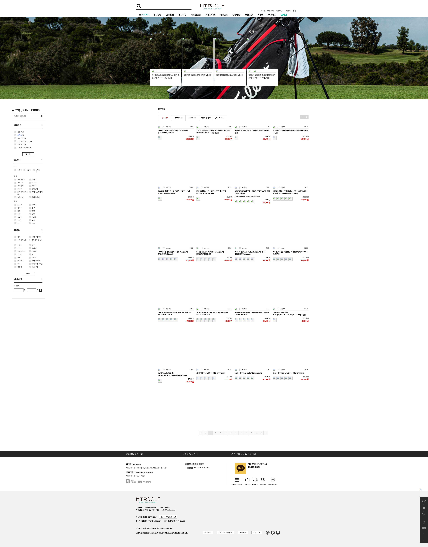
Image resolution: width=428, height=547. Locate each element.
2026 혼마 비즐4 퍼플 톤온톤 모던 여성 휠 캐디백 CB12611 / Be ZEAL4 (174, 314)
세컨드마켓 (210, 15)
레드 (19, 211)
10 (256, 433)
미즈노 (19, 248)
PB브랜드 (272, 15)
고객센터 (287, 11)
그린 (33, 211)
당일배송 (236, 15)
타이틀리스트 (22, 240)
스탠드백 (20, 182)
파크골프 (224, 15)
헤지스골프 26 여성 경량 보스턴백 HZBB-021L (288, 373)
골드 (33, 223)
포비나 (19, 264)
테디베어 (20, 261)
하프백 (34, 182)
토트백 (34, 186)
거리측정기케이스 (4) (24, 141)
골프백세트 (21, 179)
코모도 (19, 267)
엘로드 (34, 257)
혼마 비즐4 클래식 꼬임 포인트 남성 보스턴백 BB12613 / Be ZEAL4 (212, 314)
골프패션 (182, 15)
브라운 (34, 217)
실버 (19, 223)
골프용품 (170, 15)
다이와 (34, 248)
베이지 (34, 205)
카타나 (19, 245)
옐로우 (19, 208)
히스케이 (35, 267)
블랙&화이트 (36, 261)
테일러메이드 (36, 237)
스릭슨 (34, 251)
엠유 (33, 245)
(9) (20, 135)
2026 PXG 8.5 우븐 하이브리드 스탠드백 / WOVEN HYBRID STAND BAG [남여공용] (213, 131)
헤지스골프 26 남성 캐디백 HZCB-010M (248, 373)
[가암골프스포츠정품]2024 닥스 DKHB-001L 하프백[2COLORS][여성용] (289, 314)
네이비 (19, 217)
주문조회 (270, 11)
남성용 (29, 170)
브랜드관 (249, 15)
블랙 (33, 220)
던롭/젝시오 (21, 251)
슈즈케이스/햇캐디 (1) (24, 147)
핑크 (33, 208)
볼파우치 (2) (21, 138)
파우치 (19, 189)
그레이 (19, 220)
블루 (33, 214)
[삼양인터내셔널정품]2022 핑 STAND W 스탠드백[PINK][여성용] (172, 374)
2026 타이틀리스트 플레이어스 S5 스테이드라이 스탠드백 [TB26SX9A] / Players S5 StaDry (290, 192)
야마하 (19, 254)
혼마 (19, 237)
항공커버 (20, 197)
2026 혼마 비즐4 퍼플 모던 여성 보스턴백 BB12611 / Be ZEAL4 (290, 253)
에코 (19, 257)
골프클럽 (157, 15)
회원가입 (278, 11)
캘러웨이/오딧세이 (37, 241)
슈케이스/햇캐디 (37, 192)
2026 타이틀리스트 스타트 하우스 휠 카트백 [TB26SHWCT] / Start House (211, 192)
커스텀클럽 (196, 15)
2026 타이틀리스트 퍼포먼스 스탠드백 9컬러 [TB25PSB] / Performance (250, 253)
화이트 (19, 205)
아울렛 (260, 15)
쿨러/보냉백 (36, 197)
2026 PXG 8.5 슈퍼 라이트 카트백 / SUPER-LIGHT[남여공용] (290, 131)
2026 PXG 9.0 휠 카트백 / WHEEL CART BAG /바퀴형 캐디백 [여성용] (252, 192)
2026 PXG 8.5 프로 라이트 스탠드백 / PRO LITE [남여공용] (252, 131)
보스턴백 (20, 186)
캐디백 (34, 179)
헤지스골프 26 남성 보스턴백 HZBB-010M (210, 373)
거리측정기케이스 (22, 193)
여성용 (19, 170)
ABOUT (145, 15)
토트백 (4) (20, 132)
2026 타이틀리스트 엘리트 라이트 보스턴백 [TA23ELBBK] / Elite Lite (173, 131)
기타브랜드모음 (37, 264)
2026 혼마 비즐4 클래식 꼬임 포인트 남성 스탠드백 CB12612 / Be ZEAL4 (252, 314)
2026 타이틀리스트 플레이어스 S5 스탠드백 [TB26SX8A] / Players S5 (173, 253)
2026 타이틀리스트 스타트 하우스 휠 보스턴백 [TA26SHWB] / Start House (174, 192)
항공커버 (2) (21, 144)
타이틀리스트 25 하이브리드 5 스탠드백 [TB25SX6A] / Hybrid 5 (210, 253)
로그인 (262, 11)
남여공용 (38, 171)
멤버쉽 (284, 15)
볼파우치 (35, 189)
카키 (19, 214)
